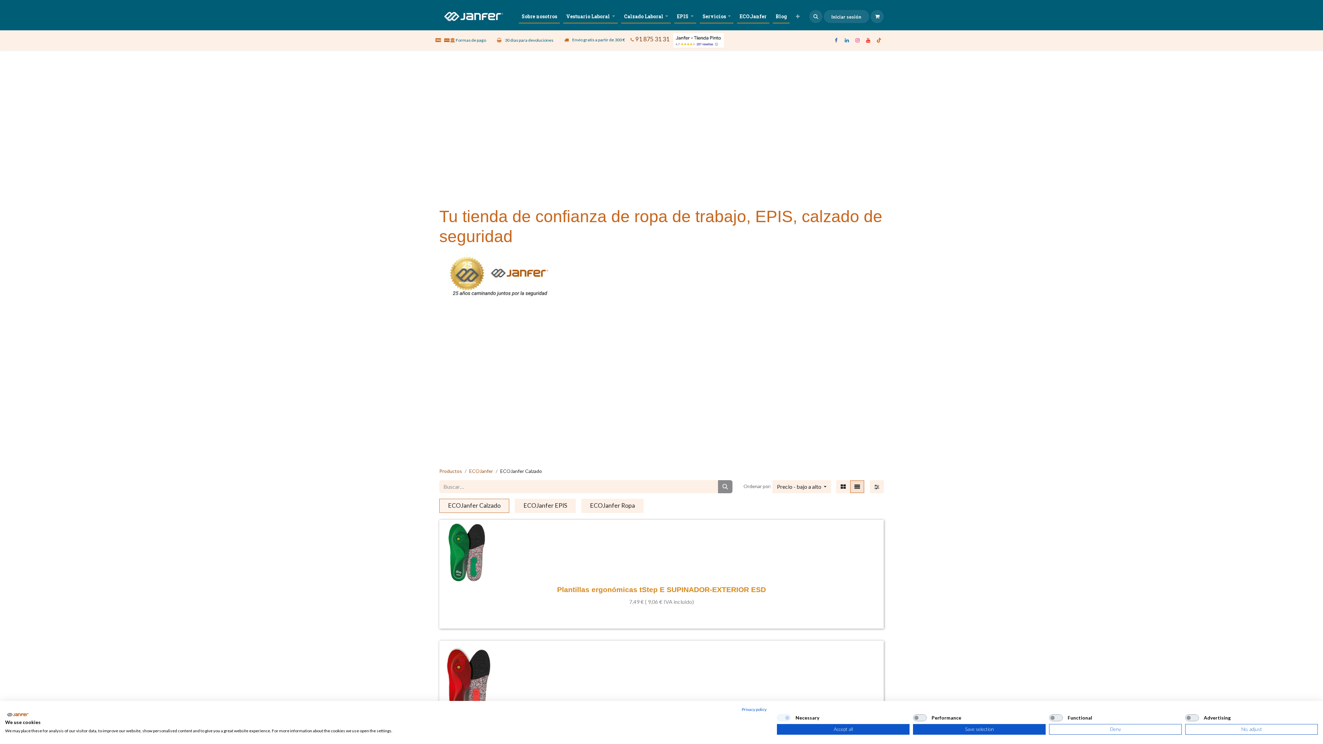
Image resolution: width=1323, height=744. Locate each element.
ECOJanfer (481, 471)
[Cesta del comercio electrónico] (877, 16)
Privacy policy (754, 709)
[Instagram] (857, 40)
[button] (815, 16)
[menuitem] (539, 16)
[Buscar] (725, 486)
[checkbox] (784, 717)
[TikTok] (879, 40)
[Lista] (857, 486)
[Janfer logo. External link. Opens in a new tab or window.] (17, 715)
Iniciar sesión (846, 17)
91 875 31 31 (652, 39)
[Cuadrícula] (843, 486)
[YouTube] (868, 40)
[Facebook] (836, 40)
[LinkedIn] (847, 40)
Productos (450, 471)
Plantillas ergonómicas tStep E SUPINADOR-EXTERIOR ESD (661, 589)
